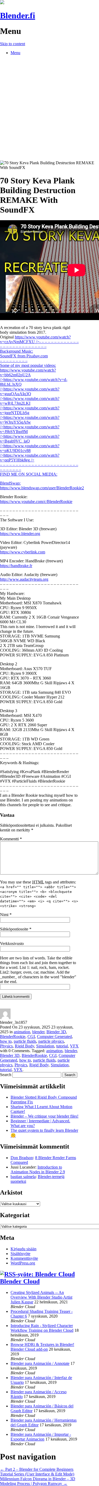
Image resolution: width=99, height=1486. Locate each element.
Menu (15, 52)
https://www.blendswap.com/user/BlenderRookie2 (42, 488)
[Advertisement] (49, 108)
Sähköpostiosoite (15, 929)
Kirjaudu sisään (23, 1249)
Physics (6, 1046)
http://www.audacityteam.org (24, 579)
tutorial (62, 1046)
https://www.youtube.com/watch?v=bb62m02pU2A (28, 375)
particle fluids (25, 1041)
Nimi (6, 914)
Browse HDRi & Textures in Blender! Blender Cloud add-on (42, 1346)
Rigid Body (24, 1046)
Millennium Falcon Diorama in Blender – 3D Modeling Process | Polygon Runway (37, 1481)
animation (22, 1032)
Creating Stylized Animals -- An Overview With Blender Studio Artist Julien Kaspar (41, 1297)
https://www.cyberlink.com (22, 552)
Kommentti (11, 839)
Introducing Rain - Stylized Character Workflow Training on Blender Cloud (42, 1328)
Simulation (45, 1046)
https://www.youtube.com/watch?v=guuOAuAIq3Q (29, 394)
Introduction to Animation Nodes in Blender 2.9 (38, 1169)
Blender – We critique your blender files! (44, 1116)
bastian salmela (23, 1176)
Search (5, 1074)
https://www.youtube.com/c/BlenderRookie (36, 501)
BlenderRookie (12, 1036)
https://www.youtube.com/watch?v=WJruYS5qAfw (29, 422)
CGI (31, 1036)
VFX (74, 1046)
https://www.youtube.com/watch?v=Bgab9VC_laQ (29, 441)
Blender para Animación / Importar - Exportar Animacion (41, 1436)
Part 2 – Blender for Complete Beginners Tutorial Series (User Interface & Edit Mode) (37, 1471)
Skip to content (12, 44)
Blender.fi (17, 15)
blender (38, 1032)
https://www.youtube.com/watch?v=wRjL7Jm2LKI (29, 403)
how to (6, 1041)
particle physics (51, 1041)
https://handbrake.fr (16, 565)
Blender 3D (56, 1032)
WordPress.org (23, 1263)
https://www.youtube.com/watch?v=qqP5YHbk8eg (39, 464)
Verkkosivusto (12, 943)
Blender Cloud (20, 1281)
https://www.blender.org (20, 533)
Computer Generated (54, 1036)
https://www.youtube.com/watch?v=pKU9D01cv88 (29, 450)
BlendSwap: (10, 483)
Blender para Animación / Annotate (40, 1363)
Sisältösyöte (20, 1253)
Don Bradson (22, 1157)
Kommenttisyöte (24, 1258)
